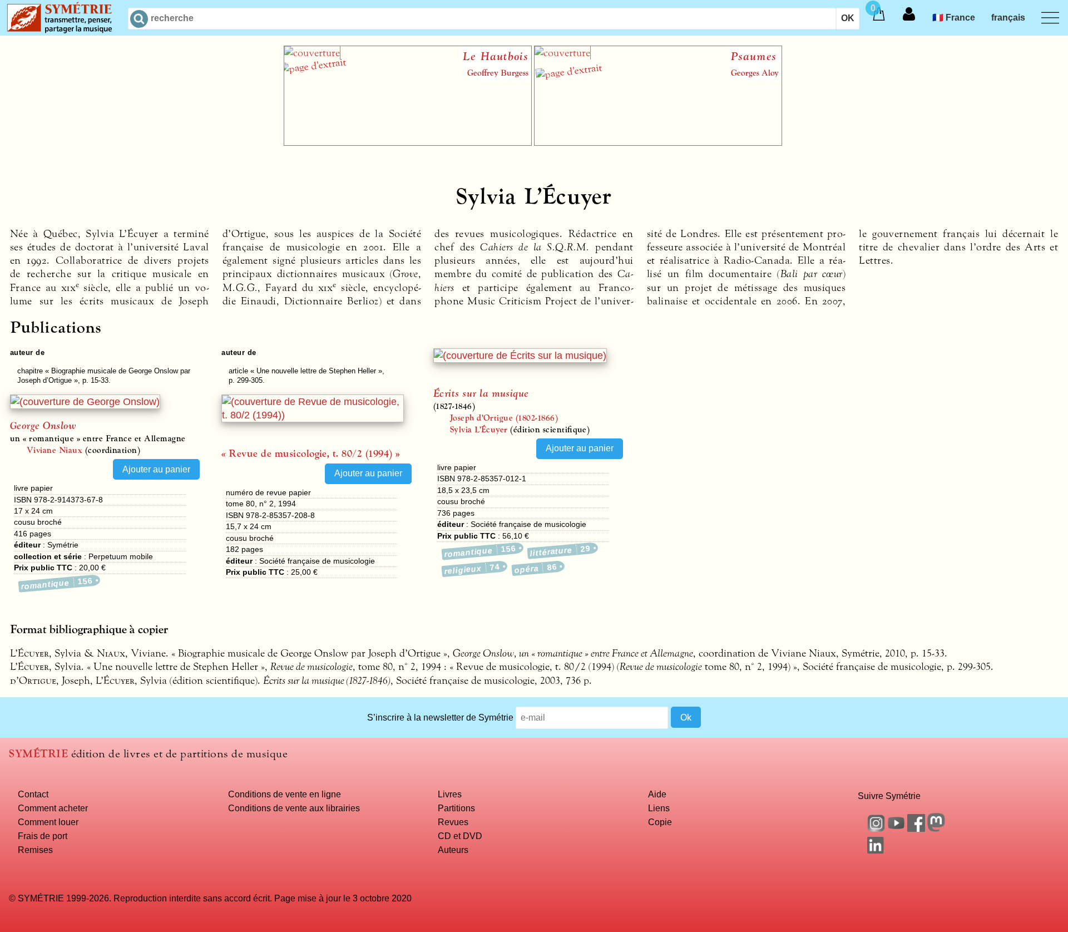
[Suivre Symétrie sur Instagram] (876, 828)
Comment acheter (53, 808)
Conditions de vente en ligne (284, 794)
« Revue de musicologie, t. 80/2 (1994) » (310, 453)
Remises (35, 850)
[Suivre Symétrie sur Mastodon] (936, 828)
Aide (657, 794)
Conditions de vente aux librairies (294, 808)
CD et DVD (460, 836)
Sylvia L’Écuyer (479, 429)
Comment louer (48, 822)
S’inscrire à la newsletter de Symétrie (440, 717)
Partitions (456, 808)
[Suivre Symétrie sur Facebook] (916, 828)
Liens (659, 808)
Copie (660, 822)
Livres (450, 794)
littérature (560, 551)
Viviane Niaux (54, 450)
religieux (472, 569)
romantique (57, 583)
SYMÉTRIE (38, 754)
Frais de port (42, 836)
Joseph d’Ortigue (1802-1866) (504, 417)
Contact (33, 794)
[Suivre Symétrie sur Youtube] (896, 828)
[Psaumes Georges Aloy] (658, 142)
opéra (535, 568)
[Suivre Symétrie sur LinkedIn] (876, 850)
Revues (453, 822)
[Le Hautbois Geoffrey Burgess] (408, 142)
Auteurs (453, 850)
